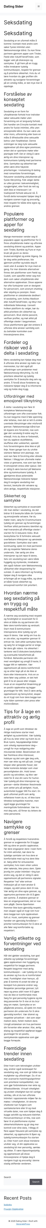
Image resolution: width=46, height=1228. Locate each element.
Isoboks (8, 1204)
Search (7, 1177)
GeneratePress (23, 1224)
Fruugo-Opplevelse (13, 1209)
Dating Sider (13, 6)
